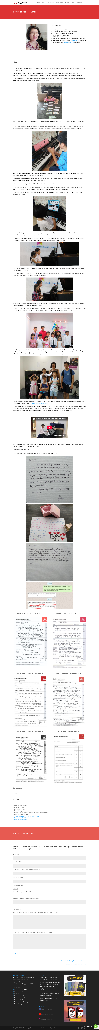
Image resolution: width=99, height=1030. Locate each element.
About (42, 2)
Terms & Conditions (41, 1028)
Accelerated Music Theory (21, 998)
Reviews (67, 2)
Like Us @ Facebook (46, 1009)
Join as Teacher (59, 2)
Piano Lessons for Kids (20, 819)
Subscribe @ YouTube (47, 1014)
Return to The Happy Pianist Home (76, 964)
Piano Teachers (50, 2)
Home (38, 2)
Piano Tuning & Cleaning (21, 1002)
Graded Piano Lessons (20, 994)
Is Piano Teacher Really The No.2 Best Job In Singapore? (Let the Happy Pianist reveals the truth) (50, 984)
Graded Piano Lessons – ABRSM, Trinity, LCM (26, 816)
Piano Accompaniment (20, 996)
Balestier (74, 40)
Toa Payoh (66, 42)
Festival (72, 2)
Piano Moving (18, 1004)
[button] (96, 1026)
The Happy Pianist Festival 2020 (38, 403)
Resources (79, 2)
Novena (71, 42)
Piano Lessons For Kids (20, 992)
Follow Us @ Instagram (47, 1019)
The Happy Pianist (28, 1028)
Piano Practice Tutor (19, 1000)
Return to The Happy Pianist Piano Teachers (73, 961)
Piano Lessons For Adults (21, 990)
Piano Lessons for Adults (21, 818)
